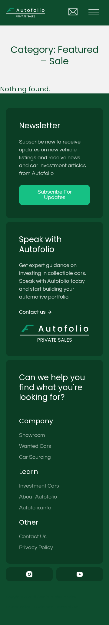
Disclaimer (43, 607)
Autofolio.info (35, 508)
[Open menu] (94, 13)
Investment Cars (39, 486)
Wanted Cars (35, 446)
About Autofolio (38, 497)
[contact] (73, 12)
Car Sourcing (35, 457)
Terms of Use (67, 607)
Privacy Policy (36, 547)
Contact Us (33, 536)
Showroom (32, 435)
